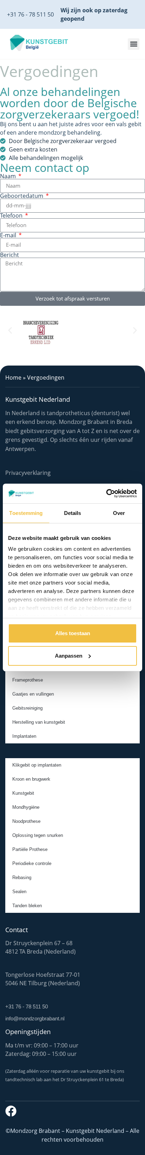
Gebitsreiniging (27, 708)
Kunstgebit (23, 793)
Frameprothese (27, 680)
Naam (8, 176)
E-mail (9, 235)
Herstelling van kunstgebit (38, 722)
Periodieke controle (31, 863)
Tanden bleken (27, 905)
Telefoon (12, 215)
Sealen (19, 891)
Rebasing (21, 877)
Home (13, 377)
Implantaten (24, 736)
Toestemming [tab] (26, 513)
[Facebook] (11, 1111)
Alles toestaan (72, 633)
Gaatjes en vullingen (33, 694)
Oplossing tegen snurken (37, 835)
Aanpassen (68, 656)
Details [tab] (72, 513)
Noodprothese (26, 821)
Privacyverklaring (28, 473)
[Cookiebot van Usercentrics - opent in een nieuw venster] (106, 493)
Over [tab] (119, 513)
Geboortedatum (22, 196)
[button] (133, 44)
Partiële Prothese (30, 849)
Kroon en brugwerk (31, 779)
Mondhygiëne (25, 807)
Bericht (9, 255)
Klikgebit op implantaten (36, 765)
